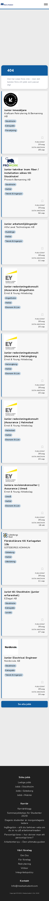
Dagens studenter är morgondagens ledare (24, 822)
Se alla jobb (24, 704)
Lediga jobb (24, 782)
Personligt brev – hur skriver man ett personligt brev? (24, 836)
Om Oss (24, 855)
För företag (24, 859)
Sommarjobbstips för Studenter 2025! (24, 814)
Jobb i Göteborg (24, 790)
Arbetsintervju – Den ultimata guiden (24, 841)
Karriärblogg (24, 808)
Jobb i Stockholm (24, 786)
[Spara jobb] (42, 137)
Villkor (24, 868)
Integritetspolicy (24, 872)
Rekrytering (24, 863)
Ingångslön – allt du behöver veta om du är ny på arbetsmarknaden (24, 829)
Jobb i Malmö (24, 795)
